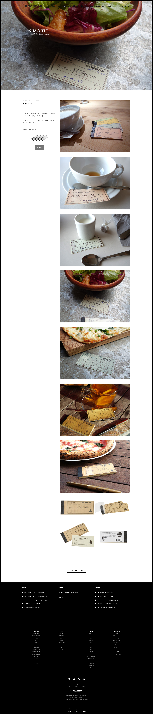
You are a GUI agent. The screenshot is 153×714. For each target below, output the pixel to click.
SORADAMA (91, 645)
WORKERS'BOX (36, 636)
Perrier (62, 647)
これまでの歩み (117, 642)
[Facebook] (125, 6)
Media (104, 6)
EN (77, 684)
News (53, 6)
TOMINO (62, 640)
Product (67, 6)
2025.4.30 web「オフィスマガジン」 (106, 604)
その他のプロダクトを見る (76, 570)
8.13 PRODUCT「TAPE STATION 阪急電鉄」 (34, 592)
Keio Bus (62, 633)
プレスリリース (117, 636)
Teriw (91, 647)
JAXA (62, 649)
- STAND (36, 640)
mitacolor (91, 640)
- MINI (36, 642)
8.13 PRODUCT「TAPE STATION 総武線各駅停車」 (36, 596)
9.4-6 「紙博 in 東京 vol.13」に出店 (69, 592)
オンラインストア (117, 654)
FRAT (91, 654)
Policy (79, 686)
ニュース (117, 633)
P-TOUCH (91, 661)
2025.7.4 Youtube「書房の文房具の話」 (107, 600)
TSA (91, 638)
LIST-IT (36, 661)
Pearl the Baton (91, 656)
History (97, 6)
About (91, 6)
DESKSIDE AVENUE (36, 654)
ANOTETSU (91, 652)
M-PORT (91, 633)
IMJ (62, 645)
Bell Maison (91, 663)
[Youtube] (128, 6)
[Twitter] (122, 6)
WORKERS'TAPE (36, 652)
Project (84, 6)
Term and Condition (72, 686)
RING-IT (36, 658)
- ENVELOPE (36, 647)
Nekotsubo (91, 658)
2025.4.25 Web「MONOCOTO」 (105, 607)
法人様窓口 (117, 647)
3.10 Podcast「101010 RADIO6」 (105, 592)
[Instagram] (119, 6)
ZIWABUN (91, 665)
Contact (84, 686)
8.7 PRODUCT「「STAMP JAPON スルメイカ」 (35, 604)
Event (59, 6)
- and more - (36, 663)
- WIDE (36, 638)
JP (75, 684)
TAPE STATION (36, 649)
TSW (91, 642)
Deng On (36, 656)
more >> (24, 612)
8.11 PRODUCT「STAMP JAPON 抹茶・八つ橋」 (35, 600)
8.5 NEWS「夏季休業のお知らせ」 (32, 607)
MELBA (91, 649)
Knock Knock (62, 642)
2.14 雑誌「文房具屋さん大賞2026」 (106, 596)
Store (109, 6)
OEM (76, 6)
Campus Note (91, 636)
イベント (117, 638)
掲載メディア (117, 645)
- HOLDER (36, 645)
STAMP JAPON (36, 633)
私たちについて (117, 640)
